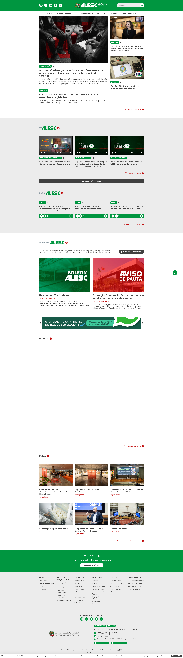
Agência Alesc (79, 581)
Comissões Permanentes (61, 592)
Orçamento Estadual (135, 586)
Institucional (43, 592)
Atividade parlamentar (67, 13)
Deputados (43, 581)
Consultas (101, 13)
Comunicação (87, 13)
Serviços (114, 13)
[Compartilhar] (53, 66)
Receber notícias (91, 565)
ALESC (49, 13)
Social (41, 595)
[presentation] (40, 323)
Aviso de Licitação (98, 589)
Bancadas (42, 589)
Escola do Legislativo (117, 583)
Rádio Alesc (78, 586)
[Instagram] (41, 5)
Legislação (95, 581)
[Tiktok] (45, 5)
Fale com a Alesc (115, 581)
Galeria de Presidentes (46, 583)
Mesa (41, 586)
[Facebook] (55, 5)
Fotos (76, 592)
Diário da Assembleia (99, 586)
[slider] (47, 153)
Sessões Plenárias (63, 588)
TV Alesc (77, 583)
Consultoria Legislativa (61, 597)
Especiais (77, 595)
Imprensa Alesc (79, 598)
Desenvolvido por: (108, 650)
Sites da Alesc (114, 586)
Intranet (112, 592)
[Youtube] (50, 5)
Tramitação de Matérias (62, 584)
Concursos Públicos (134, 589)
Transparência (129, 13)
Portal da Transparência (136, 581)
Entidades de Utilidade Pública (99, 593)
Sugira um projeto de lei (64, 601)
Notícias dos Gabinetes (78, 601)
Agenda (95, 583)
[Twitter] (60, 5)
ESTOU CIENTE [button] (176, 656)
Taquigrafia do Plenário (97, 598)
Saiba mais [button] (164, 656)
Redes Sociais (79, 589)
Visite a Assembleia (116, 589)
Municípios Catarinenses (96, 603)
